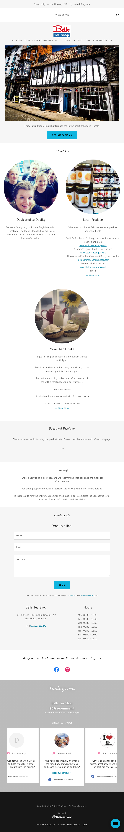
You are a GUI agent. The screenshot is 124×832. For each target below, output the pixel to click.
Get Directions (62, 135)
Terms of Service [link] (86, 595)
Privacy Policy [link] (71, 595)
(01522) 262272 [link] (38, 625)
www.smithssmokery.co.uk (93, 245)
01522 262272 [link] (62, 15)
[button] (9, 15)
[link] (117, 15)
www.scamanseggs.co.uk (93, 252)
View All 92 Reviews (62, 722)
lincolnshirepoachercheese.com (93, 259)
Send (62, 585)
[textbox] (62, 536)
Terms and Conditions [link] (72, 824)
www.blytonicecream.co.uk (93, 267)
